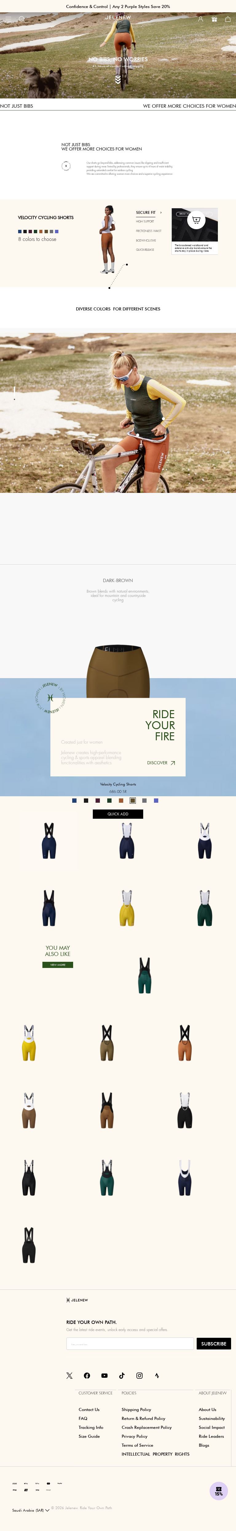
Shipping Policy (136, 1409)
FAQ (83, 1418)
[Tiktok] (122, 1375)
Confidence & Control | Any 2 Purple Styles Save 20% (118, 6)
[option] (155, 231)
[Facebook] (87, 1375)
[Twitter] (69, 1375)
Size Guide (89, 1436)
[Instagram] (139, 1375)
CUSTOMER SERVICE (95, 1393)
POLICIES (129, 1393)
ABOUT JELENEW (212, 1393)
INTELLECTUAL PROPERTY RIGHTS (156, 1454)
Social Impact (212, 1427)
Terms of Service (137, 1445)
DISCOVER (157, 763)
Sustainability (212, 1418)
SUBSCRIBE (213, 1344)
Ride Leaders (211, 1436)
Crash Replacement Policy (147, 1427)
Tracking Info (91, 1427)
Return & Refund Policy (143, 1418)
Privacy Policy (135, 1436)
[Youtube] (104, 1375)
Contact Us (89, 1409)
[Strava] (157, 1375)
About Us (207, 1409)
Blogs (204, 1445)
